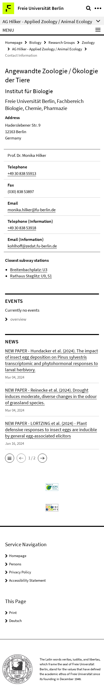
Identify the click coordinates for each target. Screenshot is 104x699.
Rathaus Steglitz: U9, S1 (31, 276)
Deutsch (15, 620)
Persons (15, 564)
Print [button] (13, 612)
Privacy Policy (20, 572)
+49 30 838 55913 (22, 173)
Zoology (88, 42)
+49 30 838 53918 (22, 228)
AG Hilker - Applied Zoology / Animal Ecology (47, 49)
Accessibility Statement (27, 580)
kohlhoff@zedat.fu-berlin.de (32, 246)
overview (18, 319)
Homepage (13, 42)
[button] (9, 458)
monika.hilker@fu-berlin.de (32, 209)
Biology (35, 42)
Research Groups (61, 42)
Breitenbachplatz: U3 (28, 269)
